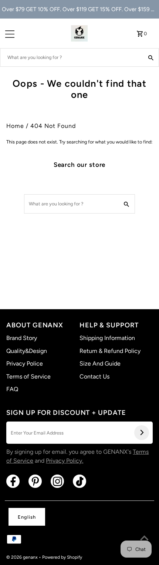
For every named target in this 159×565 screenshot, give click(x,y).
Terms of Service (28, 376)
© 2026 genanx (22, 557)
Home (15, 125)
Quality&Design (26, 350)
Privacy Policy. (64, 460)
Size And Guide (100, 363)
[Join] (141, 432)
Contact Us (94, 376)
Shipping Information (107, 337)
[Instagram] (57, 481)
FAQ (12, 389)
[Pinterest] (35, 481)
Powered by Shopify (62, 557)
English (27, 517)
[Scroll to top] (144, 539)
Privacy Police (24, 363)
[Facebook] (13, 481)
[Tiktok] (79, 481)
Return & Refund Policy (110, 350)
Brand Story (21, 337)
